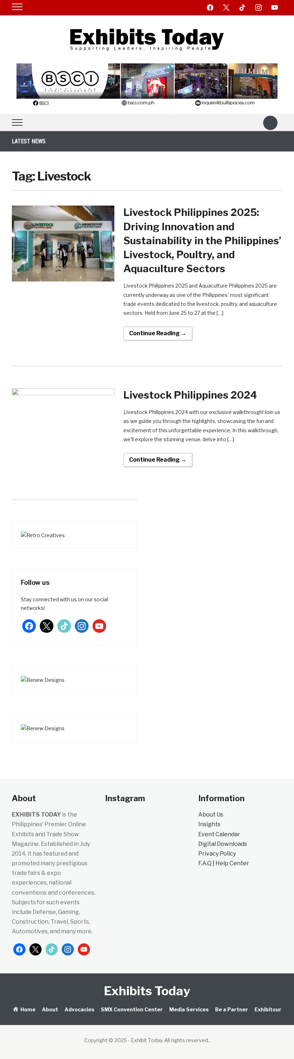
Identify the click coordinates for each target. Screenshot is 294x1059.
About (50, 1009)
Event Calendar (219, 834)
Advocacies (79, 1009)
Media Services (189, 1009)
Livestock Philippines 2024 (190, 395)
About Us (210, 814)
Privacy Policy (217, 853)
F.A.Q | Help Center (223, 863)
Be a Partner (231, 1009)
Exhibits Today (147, 990)
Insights (209, 824)
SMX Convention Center (132, 1009)
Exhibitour (268, 1009)
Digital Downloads (222, 844)
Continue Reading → (157, 333)
